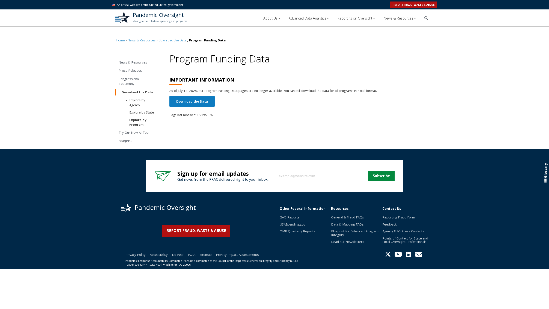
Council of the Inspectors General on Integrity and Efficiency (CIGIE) (257, 261)
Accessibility (159, 254)
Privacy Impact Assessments (237, 254)
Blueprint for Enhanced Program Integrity (355, 233)
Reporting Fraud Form (398, 217)
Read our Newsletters (347, 241)
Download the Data (192, 101)
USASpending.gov (292, 224)
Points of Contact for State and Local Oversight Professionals (405, 240)
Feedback (389, 224)
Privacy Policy (135, 254)
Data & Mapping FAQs (347, 224)
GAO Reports (290, 217)
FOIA (191, 254)
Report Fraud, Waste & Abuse (414, 5)
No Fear (178, 254)
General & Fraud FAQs (347, 217)
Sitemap (206, 254)
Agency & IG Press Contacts (403, 231)
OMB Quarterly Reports (297, 231)
